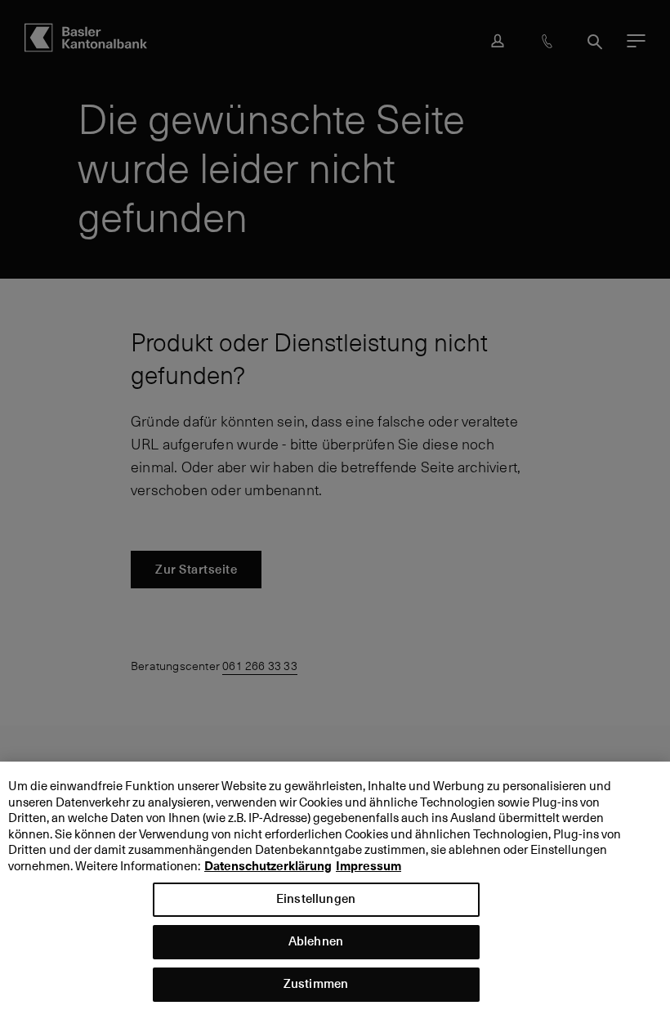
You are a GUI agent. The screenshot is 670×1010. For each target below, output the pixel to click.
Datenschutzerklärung (268, 866)
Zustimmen (316, 983)
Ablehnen (315, 941)
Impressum (368, 866)
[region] (335, 886)
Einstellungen (315, 898)
